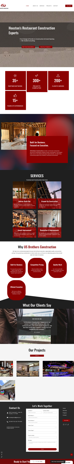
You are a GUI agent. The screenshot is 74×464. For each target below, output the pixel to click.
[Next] (69, 326)
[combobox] (42, 427)
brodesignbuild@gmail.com (15, 417)
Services (65, 410)
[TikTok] (2, 457)
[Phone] (7, 422)
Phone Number (31, 420)
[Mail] (7, 417)
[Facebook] (2, 455)
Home (64, 408)
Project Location (31, 435)
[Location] (7, 413)
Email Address (31, 415)
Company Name (46, 410)
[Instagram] (2, 452)
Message (30, 440)
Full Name (30, 410)
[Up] (71, 454)
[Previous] (4, 326)
